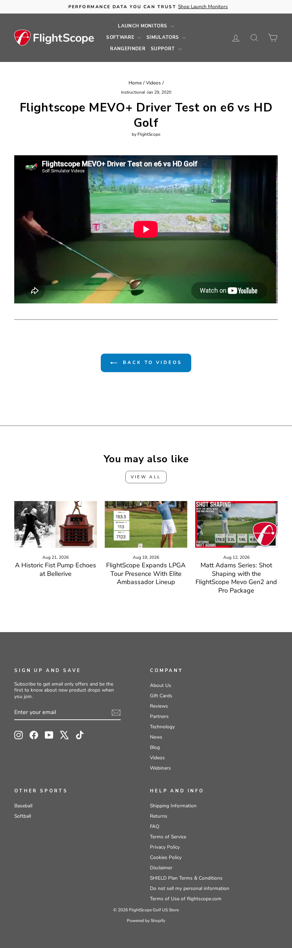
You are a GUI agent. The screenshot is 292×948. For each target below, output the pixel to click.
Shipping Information (173, 805)
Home (135, 82)
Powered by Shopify (146, 920)
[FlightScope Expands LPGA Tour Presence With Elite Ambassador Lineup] (146, 524)
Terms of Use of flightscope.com (185, 898)
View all (146, 477)
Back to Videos (151, 362)
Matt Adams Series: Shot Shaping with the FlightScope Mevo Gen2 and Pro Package (236, 577)
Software (121, 37)
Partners (159, 716)
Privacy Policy (165, 847)
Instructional (133, 92)
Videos (153, 82)
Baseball (23, 805)
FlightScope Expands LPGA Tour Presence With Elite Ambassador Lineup (146, 573)
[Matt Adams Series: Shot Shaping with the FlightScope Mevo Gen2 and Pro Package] (236, 524)
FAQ (154, 826)
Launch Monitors (143, 26)
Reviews (159, 706)
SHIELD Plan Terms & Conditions (186, 878)
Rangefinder (127, 49)
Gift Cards (161, 695)
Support (164, 49)
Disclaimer (161, 867)
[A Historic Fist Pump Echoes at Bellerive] (55, 524)
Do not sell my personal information (189, 888)
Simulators (163, 37)
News (156, 737)
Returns (158, 816)
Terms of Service (168, 836)
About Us (160, 685)
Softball (22, 816)
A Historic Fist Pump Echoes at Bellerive (55, 569)
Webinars (160, 768)
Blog (155, 747)
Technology (162, 726)
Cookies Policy (166, 857)
